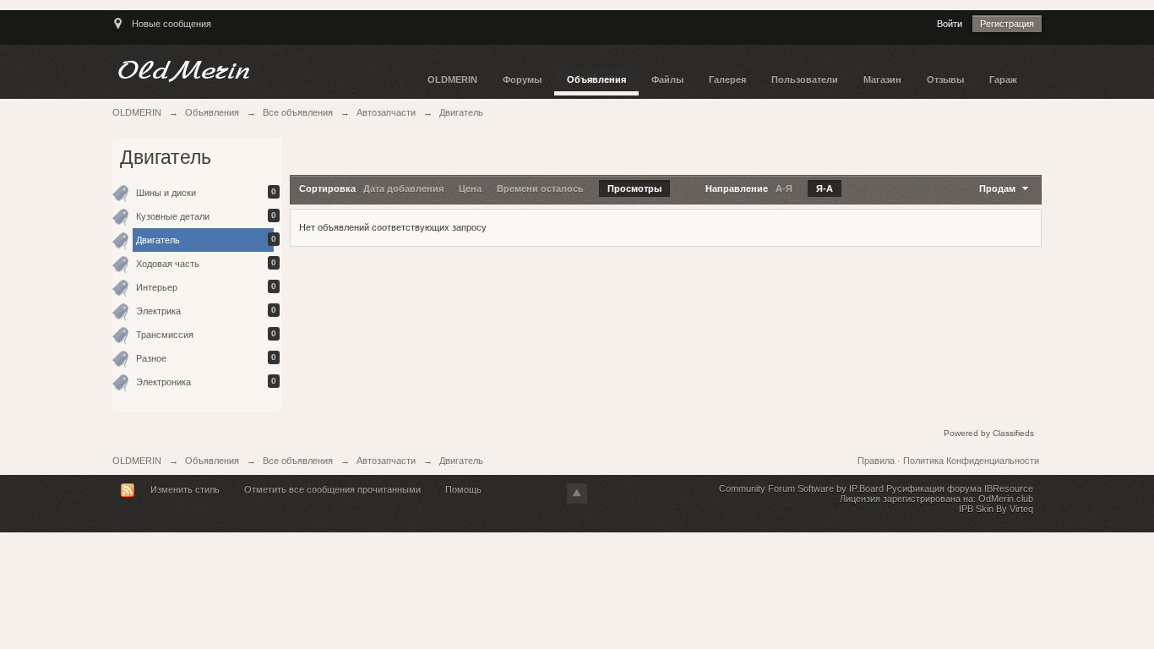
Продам (998, 188)
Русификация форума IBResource (958, 488)
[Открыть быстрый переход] (117, 31)
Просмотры (634, 188)
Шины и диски (166, 193)
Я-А (824, 188)
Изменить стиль (185, 489)
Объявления (596, 79)
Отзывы (945, 79)
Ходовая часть (167, 264)
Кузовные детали (173, 216)
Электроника (163, 382)
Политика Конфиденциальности (971, 460)
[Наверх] (577, 493)
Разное (151, 358)
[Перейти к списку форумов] (263, 71)
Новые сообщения (171, 24)
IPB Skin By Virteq (996, 509)
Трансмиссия (164, 335)
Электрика (158, 311)
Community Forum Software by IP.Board (801, 488)
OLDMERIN (452, 79)
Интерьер (156, 287)
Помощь (463, 489)
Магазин (882, 79)
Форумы (522, 79)
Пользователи (804, 79)
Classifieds (1013, 433)
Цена (470, 188)
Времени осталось (540, 188)
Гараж (1003, 79)
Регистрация (1007, 24)
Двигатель (158, 240)
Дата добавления (403, 188)
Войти (949, 24)
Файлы (667, 79)
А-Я (784, 188)
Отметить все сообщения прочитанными (332, 489)
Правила (877, 460)
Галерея (727, 79)
